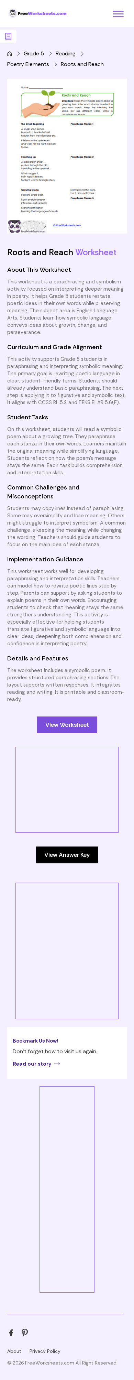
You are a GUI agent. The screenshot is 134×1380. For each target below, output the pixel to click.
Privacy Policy (45, 1351)
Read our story (32, 1063)
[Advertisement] (67, 814)
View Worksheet (67, 725)
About (14, 1351)
